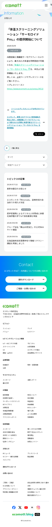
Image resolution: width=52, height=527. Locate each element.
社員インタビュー (9, 441)
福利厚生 (30, 435)
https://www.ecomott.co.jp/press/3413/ (25, 88)
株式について (32, 395)
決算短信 (6, 407)
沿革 (4, 368)
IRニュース (6, 453)
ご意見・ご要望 (8, 482)
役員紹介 (6, 365)
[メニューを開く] (46, 5)
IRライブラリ (7, 404)
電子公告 (30, 411)
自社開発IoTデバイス (34, 353)
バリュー (6, 331)
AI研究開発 (31, 346)
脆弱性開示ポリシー (34, 495)
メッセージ (6, 380)
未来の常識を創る (9, 432)
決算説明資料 (7, 414)
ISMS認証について (33, 492)
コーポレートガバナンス (11, 401)
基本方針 (6, 383)
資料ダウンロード (9, 467)
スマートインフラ (9, 346)
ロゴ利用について (9, 486)
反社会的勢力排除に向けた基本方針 (38, 484)
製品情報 (30, 456)
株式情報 (30, 398)
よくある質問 (32, 414)
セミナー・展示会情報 (10, 456)
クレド (29, 328)
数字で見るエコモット (35, 432)
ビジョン (6, 324)
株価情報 (30, 404)
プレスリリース (32, 453)
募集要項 (30, 438)
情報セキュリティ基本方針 (36, 489)
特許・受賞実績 (32, 365)
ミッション (6, 328)
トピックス (14, 50)
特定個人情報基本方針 (10, 492)
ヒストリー (31, 331)
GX (4, 350)
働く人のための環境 (34, 429)
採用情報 (6, 424)
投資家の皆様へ (8, 398)
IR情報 (5, 390)
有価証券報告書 (8, 411)
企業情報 (6, 360)
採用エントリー (32, 441)
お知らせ (6, 449)
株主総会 (30, 401)
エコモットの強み (33, 350)
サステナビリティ (9, 375)
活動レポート (32, 380)
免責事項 (30, 417)
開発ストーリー (8, 438)
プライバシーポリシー (10, 489)
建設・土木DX (7, 353)
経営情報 (6, 395)
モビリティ (31, 343)
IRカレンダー (31, 407)
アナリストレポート (10, 417)
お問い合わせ (8, 473)
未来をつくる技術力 (10, 435)
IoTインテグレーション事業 (13, 339)
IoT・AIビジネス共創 (10, 343)
